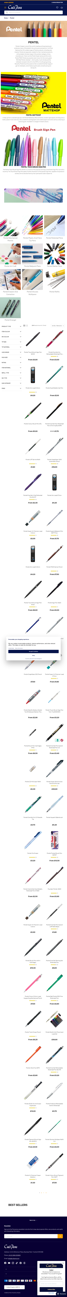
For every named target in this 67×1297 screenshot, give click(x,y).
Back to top (33, 1220)
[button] (62, 8)
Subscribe (51, 1289)
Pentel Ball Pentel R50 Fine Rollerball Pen (54, 997)
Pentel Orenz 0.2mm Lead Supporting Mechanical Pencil (33, 997)
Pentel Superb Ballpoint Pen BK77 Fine (54, 532)
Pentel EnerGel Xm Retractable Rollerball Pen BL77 (54, 353)
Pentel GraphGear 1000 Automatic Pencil (54, 460)
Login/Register (57, 2)
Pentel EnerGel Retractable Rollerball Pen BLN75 (54, 1069)
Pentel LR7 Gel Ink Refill (33, 459)
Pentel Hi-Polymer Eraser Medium (33, 1176)
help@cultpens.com (13, 1258)
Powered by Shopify (16, 1292)
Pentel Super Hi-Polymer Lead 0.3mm (33, 925)
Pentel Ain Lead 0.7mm (54, 495)
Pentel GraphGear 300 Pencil (33, 674)
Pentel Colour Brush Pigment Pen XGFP (54, 1176)
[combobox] (33, 12)
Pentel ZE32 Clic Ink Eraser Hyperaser (33, 1104)
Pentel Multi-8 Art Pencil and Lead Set (54, 1033)
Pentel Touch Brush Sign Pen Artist (33, 603)
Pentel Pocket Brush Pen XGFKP (54, 854)
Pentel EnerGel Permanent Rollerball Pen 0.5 (54, 746)
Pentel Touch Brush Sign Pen (33, 167)
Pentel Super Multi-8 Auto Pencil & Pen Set (54, 782)
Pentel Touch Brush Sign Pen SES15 (33, 353)
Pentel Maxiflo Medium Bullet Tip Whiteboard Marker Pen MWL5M (33, 711)
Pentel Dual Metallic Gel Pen (54, 388)
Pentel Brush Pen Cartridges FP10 (33, 746)
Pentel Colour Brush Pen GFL (33, 424)
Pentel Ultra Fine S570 (33, 1068)
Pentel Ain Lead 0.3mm (33, 567)
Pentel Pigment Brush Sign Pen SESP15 (33, 1140)
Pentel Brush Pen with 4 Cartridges (33, 961)
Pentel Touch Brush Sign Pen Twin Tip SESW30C (54, 711)
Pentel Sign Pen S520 (54, 603)
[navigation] (12, 357)
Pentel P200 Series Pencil (54, 567)
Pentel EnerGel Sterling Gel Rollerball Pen (54, 961)
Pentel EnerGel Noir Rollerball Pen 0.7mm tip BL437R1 (54, 424)
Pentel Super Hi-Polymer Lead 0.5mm (33, 532)
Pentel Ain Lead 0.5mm (33, 388)
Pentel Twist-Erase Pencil (33, 1032)
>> (46, 1192)
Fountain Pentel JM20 (54, 889)
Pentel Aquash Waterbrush (54, 817)
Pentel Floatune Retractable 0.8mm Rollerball (54, 1104)
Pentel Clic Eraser (32, 853)
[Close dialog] (63, 1263)
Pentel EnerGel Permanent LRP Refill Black (54, 925)
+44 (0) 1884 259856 (14, 1255)
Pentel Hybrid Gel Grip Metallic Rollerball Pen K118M (32, 890)
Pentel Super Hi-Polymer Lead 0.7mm (54, 675)
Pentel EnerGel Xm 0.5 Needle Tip (33, 818)
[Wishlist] (57, 7)
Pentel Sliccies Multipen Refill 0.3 (54, 1140)
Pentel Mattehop (33, 115)
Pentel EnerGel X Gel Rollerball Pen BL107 (32, 496)
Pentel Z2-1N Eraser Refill (33, 781)
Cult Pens (10, 1292)
